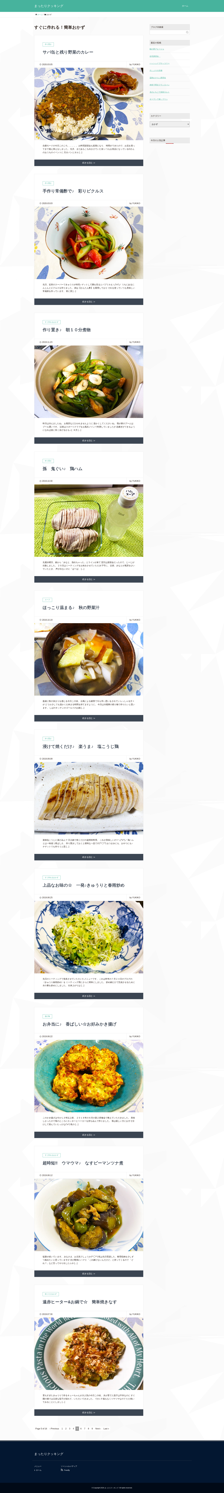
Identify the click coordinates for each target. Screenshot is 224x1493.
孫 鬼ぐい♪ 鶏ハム (63, 468)
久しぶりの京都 (156, 70)
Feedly (67, 1470)
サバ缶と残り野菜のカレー (68, 52)
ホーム (185, 6)
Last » (106, 1429)
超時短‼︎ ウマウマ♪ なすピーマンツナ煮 (83, 1163)
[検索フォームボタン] (187, 32)
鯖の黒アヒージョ (157, 49)
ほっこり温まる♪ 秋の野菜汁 (71, 607)
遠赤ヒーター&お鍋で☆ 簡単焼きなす (80, 1302)
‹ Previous (54, 1429)
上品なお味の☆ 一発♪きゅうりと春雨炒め (84, 885)
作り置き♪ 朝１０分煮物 (67, 329)
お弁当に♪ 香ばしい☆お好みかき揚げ (80, 1024)
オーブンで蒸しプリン (159, 99)
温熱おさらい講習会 (158, 78)
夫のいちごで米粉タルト (160, 92)
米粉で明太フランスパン (160, 85)
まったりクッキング (48, 6)
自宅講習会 (155, 56)
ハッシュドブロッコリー (160, 63)
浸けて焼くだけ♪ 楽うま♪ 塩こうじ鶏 (81, 746)
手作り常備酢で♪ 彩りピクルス (73, 191)
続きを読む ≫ (88, 163)
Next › (98, 1429)
